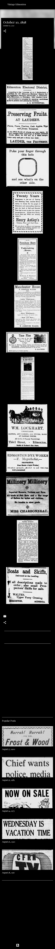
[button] (4, 31)
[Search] (51, 4)
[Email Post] (4, 617)
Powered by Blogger (29, 945)
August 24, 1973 (8, 811)
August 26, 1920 (8, 842)
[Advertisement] (27, 679)
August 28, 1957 (8, 872)
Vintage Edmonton (16, 4)
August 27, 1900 (8, 749)
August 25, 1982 (8, 780)
